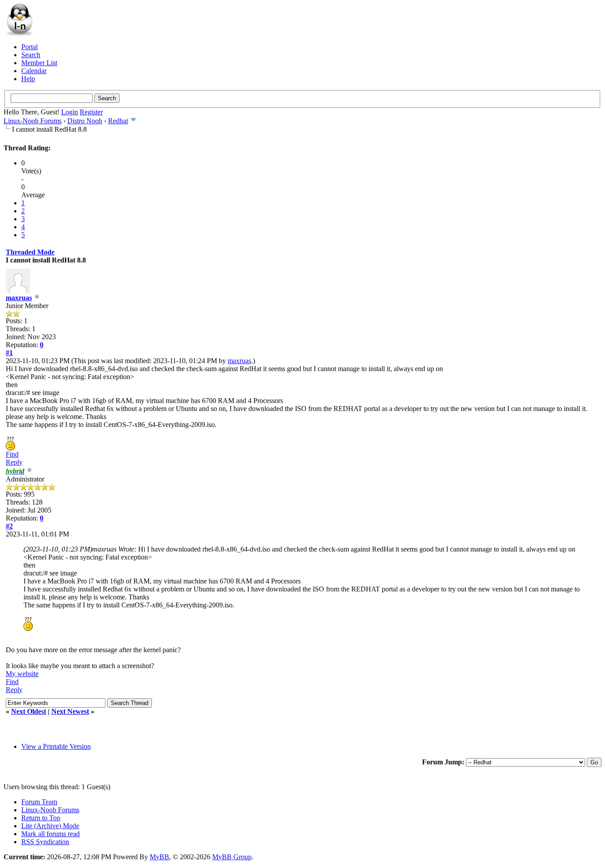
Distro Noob (84, 121)
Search (30, 55)
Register (91, 112)
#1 (9, 352)
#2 (9, 526)
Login (69, 112)
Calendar (34, 70)
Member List (39, 63)
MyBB (159, 857)
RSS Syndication (45, 841)
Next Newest (70, 711)
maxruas (19, 297)
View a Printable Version (56, 746)
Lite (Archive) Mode (50, 826)
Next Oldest (28, 711)
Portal (29, 47)
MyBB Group (232, 857)
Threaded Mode (30, 252)
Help (28, 78)
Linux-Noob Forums (33, 121)
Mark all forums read (50, 834)
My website (22, 673)
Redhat (118, 121)
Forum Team (39, 802)
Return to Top (40, 818)
